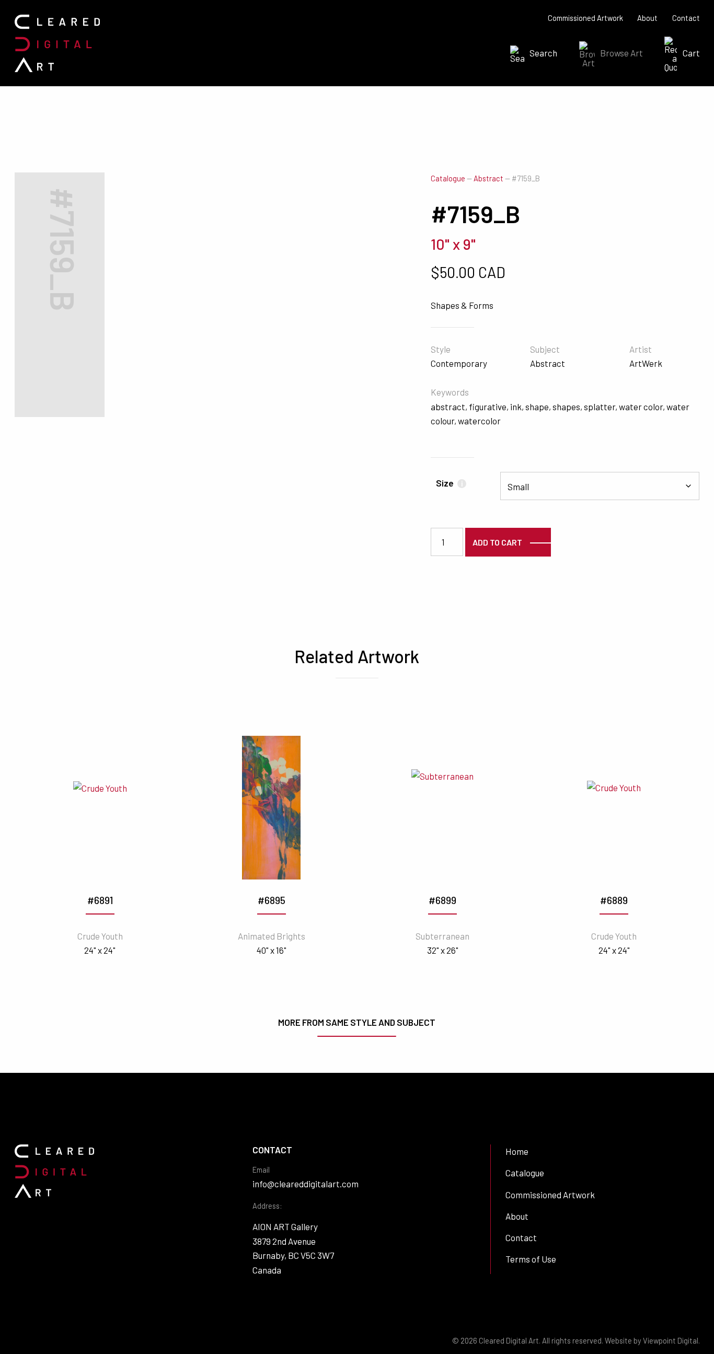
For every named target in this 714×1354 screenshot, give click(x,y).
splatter (599, 406)
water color (641, 406)
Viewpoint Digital (670, 1340)
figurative (487, 406)
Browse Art (621, 53)
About (647, 18)
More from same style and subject (356, 1022)
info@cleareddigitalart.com (305, 1183)
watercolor (479, 420)
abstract (448, 406)
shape (537, 406)
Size (449, 483)
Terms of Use (530, 1259)
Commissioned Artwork (585, 18)
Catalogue (448, 178)
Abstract (488, 178)
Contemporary (459, 363)
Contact (686, 18)
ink (516, 406)
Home (516, 1151)
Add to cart (497, 542)
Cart (691, 53)
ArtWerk (645, 363)
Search (543, 53)
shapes (566, 406)
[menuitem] (530, 54)
